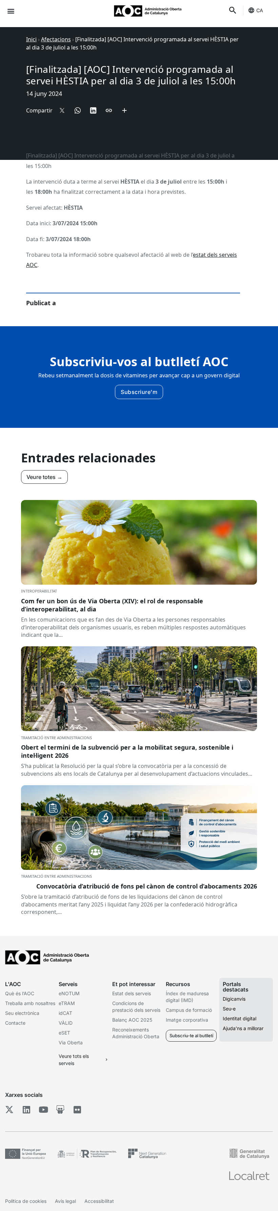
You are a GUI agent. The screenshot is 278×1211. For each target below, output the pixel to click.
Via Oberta (71, 1042)
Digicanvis (234, 999)
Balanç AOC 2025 (132, 1020)
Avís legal (65, 1201)
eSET (64, 1033)
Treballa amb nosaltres (30, 1003)
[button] (10, 10)
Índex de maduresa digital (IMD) (187, 996)
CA (259, 10)
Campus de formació (189, 1010)
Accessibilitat (99, 1201)
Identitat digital (239, 1018)
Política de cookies (25, 1201)
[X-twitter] (9, 1109)
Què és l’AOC (19, 993)
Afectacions (56, 39)
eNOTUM (69, 993)
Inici (31, 39)
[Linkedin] (26, 1109)
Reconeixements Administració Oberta (135, 1033)
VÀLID (66, 1023)
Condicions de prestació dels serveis (136, 1006)
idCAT (65, 1013)
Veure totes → (44, 477)
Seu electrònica (22, 1013)
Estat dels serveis (131, 993)
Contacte (15, 1023)
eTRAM (67, 1003)
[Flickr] (77, 1109)
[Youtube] (43, 1109)
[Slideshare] (60, 1109)
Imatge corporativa (187, 1020)
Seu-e (229, 1008)
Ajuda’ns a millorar (243, 1028)
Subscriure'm (139, 392)
